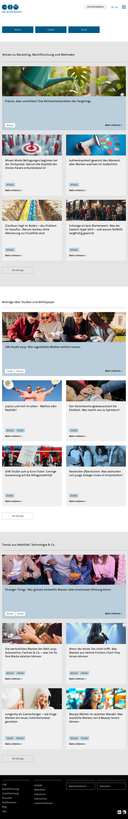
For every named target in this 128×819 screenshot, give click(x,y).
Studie (10, 371)
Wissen (17, 29)
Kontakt (38, 785)
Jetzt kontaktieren (95, 6)
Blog (4, 806)
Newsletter (40, 789)
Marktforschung (10, 788)
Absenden (94, 801)
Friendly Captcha (112, 780)
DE (112, 7)
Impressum (40, 794)
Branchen (7, 797)
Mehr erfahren (112, 125)
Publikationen (9, 802)
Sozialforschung (10, 793)
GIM (4, 784)
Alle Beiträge (18, 270)
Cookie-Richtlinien (43, 803)
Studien (50, 29)
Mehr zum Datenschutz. (91, 791)
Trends (84, 29)
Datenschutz (40, 798)
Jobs (4, 811)
